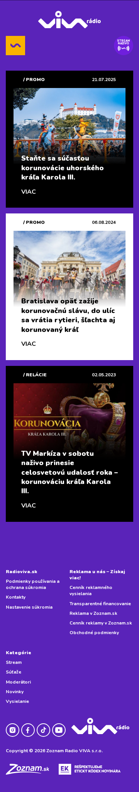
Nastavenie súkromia (29, 607)
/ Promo (34, 79)
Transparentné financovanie (100, 604)
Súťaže (13, 672)
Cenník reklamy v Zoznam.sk (101, 623)
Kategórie (18, 653)
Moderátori (18, 682)
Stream (14, 662)
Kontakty (15, 597)
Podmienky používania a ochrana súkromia (32, 584)
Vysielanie (17, 701)
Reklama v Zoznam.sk (93, 613)
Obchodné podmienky (94, 633)
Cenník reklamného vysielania (91, 590)
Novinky (15, 692)
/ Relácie (35, 375)
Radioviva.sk (21, 572)
